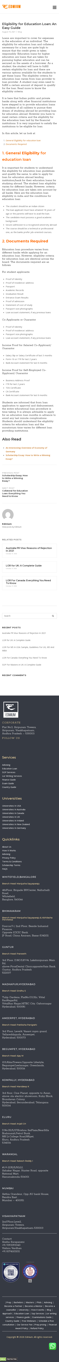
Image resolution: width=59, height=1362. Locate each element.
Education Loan (9, 768)
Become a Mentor (34, 1306)
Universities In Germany (14, 827)
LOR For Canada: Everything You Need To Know (24, 657)
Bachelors (18, 1302)
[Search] (53, 616)
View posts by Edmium (11, 527)
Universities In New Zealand (16, 824)
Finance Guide (9, 779)
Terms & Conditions (12, 861)
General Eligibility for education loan (23, 140)
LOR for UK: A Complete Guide (16, 640)
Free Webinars (29, 1320)
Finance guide (23, 1317)
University (24, 1309)
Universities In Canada (13, 813)
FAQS (4, 868)
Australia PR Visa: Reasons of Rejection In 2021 (24, 633)
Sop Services (38, 1313)
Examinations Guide (42, 1317)
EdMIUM (15, 6)
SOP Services (8, 772)
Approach (7, 1313)
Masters (30, 1302)
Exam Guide (8, 783)
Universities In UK (11, 816)
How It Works (9, 850)
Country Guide (9, 787)
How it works (37, 1309)
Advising (6, 764)
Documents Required (16, 144)
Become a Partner (13, 1306)
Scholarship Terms (11, 865)
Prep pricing (40, 1324)
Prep (8, 1302)
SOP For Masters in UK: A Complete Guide (21, 664)
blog (20, 31)
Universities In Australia (13, 809)
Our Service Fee (25, 1324)
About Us (6, 846)
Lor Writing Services (12, 775)
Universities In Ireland (13, 820)
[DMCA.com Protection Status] (8, 1360)
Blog (49, 1309)
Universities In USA (11, 805)
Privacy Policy (9, 857)
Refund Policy (37, 1328)
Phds (39, 1302)
